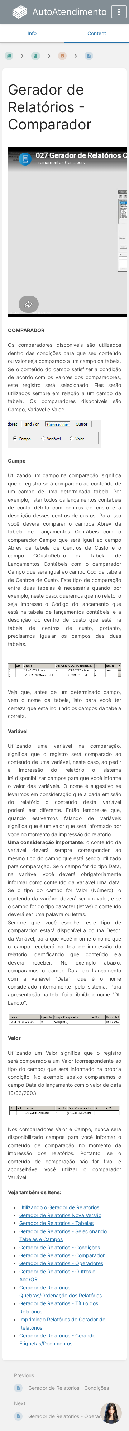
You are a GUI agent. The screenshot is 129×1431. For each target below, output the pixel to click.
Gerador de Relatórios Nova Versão (60, 1215)
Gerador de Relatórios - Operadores (61, 1263)
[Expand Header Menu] (119, 11)
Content (96, 33)
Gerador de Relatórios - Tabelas (56, 1223)
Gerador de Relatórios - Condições (59, 1247)
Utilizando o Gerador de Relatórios (59, 1207)
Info (32, 33)
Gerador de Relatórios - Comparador (62, 1255)
